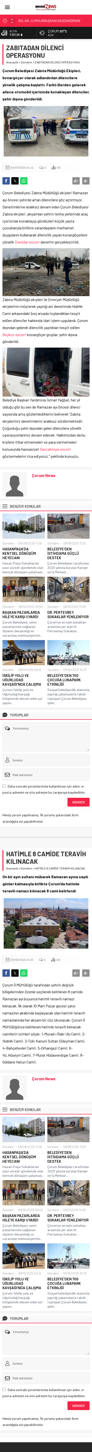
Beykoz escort (14, 334)
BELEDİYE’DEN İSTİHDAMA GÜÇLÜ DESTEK (63, 553)
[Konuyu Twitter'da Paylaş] (15, 181)
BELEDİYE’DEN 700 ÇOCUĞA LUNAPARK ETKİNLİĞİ (64, 679)
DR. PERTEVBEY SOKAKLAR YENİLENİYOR (68, 614)
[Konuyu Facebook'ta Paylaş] (6, 181)
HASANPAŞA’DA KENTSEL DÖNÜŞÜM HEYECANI (19, 553)
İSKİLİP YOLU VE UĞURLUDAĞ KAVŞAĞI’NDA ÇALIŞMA (21, 679)
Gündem (26, 62)
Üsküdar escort (27, 242)
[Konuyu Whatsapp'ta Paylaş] (23, 181)
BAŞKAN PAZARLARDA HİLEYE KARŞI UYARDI (21, 614)
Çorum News (43, 475)
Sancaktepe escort (55, 449)
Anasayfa (12, 62)
